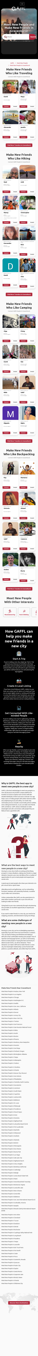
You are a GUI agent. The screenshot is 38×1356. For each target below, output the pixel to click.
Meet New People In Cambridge (10, 1170)
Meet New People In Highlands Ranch (12, 1161)
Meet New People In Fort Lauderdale (12, 1127)
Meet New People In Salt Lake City (11, 1158)
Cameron (24, 539)
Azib (22, 182)
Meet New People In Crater (9, 1253)
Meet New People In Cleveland (10, 1217)
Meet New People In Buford (9, 1143)
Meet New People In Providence (11, 1109)
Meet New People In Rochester (10, 1229)
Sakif (22, 392)
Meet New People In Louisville (10, 1244)
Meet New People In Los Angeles (11, 994)
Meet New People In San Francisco (11, 1024)
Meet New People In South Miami (11, 1091)
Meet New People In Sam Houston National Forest (16, 1027)
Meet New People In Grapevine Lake (12, 1274)
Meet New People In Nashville (10, 1130)
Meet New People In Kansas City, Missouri (14, 1073)
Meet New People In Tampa (9, 1057)
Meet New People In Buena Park (11, 1152)
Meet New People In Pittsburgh (10, 1106)
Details (15, 106)
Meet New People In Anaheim (10, 1136)
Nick (22, 244)
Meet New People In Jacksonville (11, 1097)
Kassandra (7, 243)
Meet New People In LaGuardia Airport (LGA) (14, 1124)
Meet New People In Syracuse (10, 1262)
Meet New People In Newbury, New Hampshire (15, 1042)
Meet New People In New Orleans (11, 1191)
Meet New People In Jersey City (11, 1015)
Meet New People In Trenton (10, 1021)
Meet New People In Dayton (9, 1268)
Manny (6, 212)
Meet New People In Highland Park (11, 1121)
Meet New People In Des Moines (11, 1149)
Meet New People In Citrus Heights (12, 1164)
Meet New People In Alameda (10, 1140)
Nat (22, 362)
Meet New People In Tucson (10, 1220)
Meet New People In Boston (9, 1036)
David (6, 96)
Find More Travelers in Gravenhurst (19, 145)
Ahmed (23, 508)
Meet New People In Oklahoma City (12, 1283)
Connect (6, 106)
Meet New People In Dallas (9, 1030)
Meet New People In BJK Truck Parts (12, 1247)
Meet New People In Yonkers (10, 1063)
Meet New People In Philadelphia (11, 1079)
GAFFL (12, 63)
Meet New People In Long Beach (11, 1235)
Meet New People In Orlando (10, 1070)
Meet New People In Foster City (10, 1265)
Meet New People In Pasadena (10, 1238)
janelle (23, 127)
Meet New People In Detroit (9, 1226)
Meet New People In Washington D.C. (12, 1000)
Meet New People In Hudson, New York (13, 991)
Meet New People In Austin (9, 1033)
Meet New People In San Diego (10, 1048)
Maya (22, 96)
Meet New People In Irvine (9, 1115)
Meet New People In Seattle (9, 1003)
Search (33, 37)
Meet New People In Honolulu (10, 1118)
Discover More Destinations (19, 1303)
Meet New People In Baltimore (10, 1100)
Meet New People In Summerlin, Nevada (13, 1259)
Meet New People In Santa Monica (11, 1271)
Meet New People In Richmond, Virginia (13, 1185)
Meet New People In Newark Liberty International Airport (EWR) (18, 1209)
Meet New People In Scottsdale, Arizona (13, 1202)
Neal (5, 182)
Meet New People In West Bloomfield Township (15, 1182)
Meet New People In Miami (9, 1179)
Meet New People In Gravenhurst (20, 65)
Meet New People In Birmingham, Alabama (14, 1054)
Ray (5, 477)
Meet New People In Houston (10, 1045)
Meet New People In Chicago (10, 997)
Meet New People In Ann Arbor (10, 1214)
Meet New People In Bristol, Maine (11, 1277)
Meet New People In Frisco (9, 1256)
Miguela (6, 423)
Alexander (7, 127)
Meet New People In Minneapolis (11, 1146)
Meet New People (22, 63)
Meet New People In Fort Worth (10, 1250)
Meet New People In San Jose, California (13, 1006)
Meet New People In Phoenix (10, 1039)
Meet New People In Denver (9, 1012)
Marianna (24, 477)
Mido (5, 392)
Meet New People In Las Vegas (10, 1155)
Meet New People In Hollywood (10, 1133)
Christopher (25, 212)
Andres (6, 569)
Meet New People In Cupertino (10, 1094)
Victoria (6, 508)
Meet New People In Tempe (9, 1241)
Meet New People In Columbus (10, 1067)
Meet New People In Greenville (10, 1193)
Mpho (23, 423)
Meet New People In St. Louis (10, 1103)
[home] (18, 8)
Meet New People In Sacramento (11, 1085)
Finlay (23, 331)
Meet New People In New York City (11, 1018)
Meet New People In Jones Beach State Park (14, 1176)
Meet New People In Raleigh (9, 1173)
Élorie (23, 571)
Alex (22, 276)
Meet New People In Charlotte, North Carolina (15, 1082)
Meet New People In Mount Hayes (11, 1112)
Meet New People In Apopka (10, 1205)
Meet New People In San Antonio (11, 1076)
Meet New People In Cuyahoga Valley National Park (16, 1232)
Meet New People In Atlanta (9, 1009)
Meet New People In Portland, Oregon (12, 1051)
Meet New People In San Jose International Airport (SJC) (18, 1199)
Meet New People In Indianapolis (11, 1060)
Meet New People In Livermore (10, 1088)
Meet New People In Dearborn (10, 1223)
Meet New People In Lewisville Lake (12, 1188)
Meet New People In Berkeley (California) (13, 1167)
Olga (5, 331)
